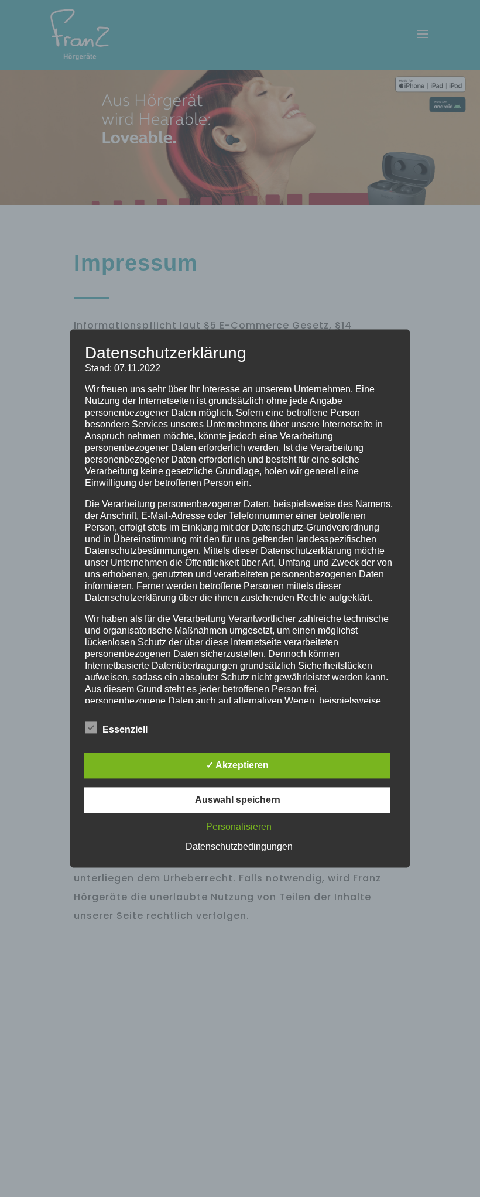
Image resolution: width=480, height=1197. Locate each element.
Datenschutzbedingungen (239, 847)
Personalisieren (239, 827)
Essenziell (125, 730)
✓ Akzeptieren (237, 766)
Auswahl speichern (237, 800)
